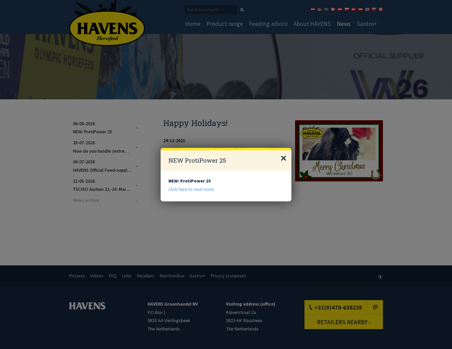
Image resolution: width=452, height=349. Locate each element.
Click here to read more (191, 189)
